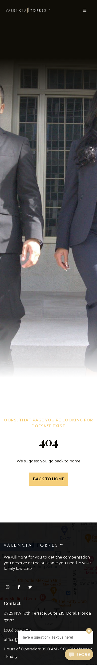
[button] (84, 10)
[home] (28, 10)
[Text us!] (79, 655)
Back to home (48, 479)
